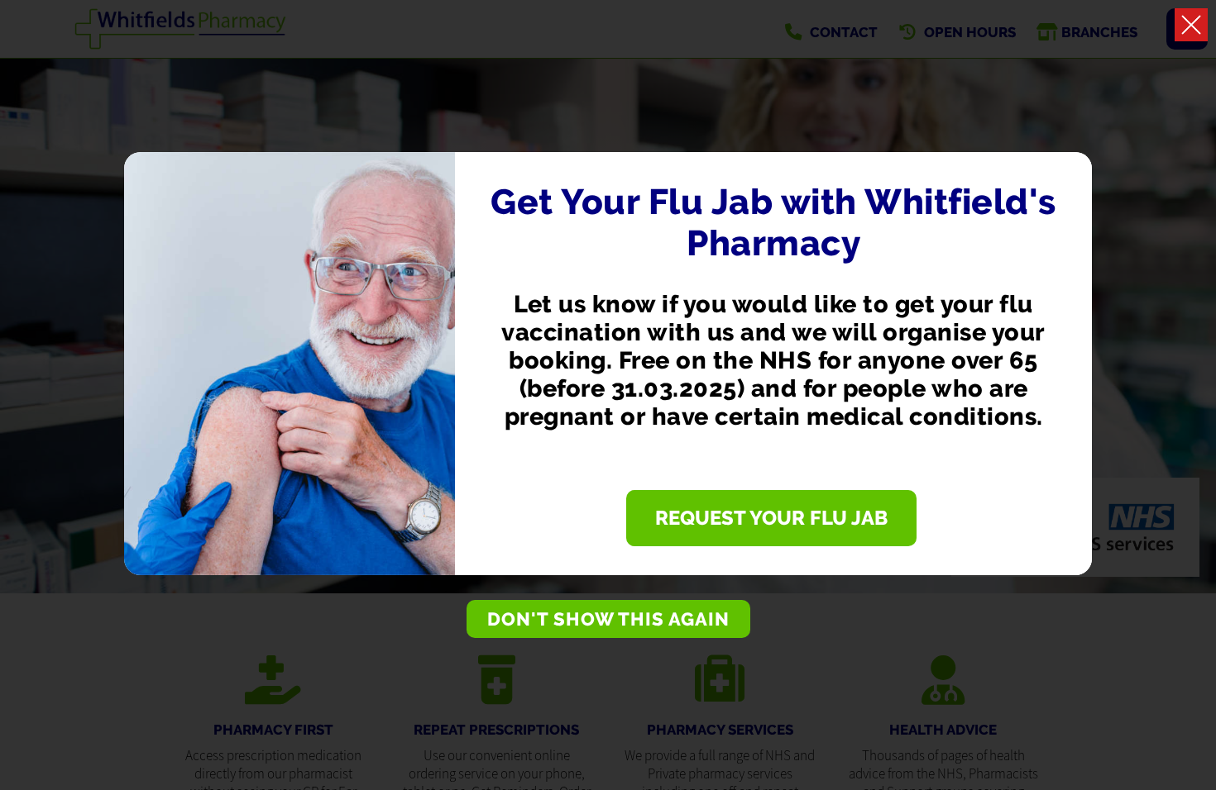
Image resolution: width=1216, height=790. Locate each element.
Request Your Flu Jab (771, 518)
